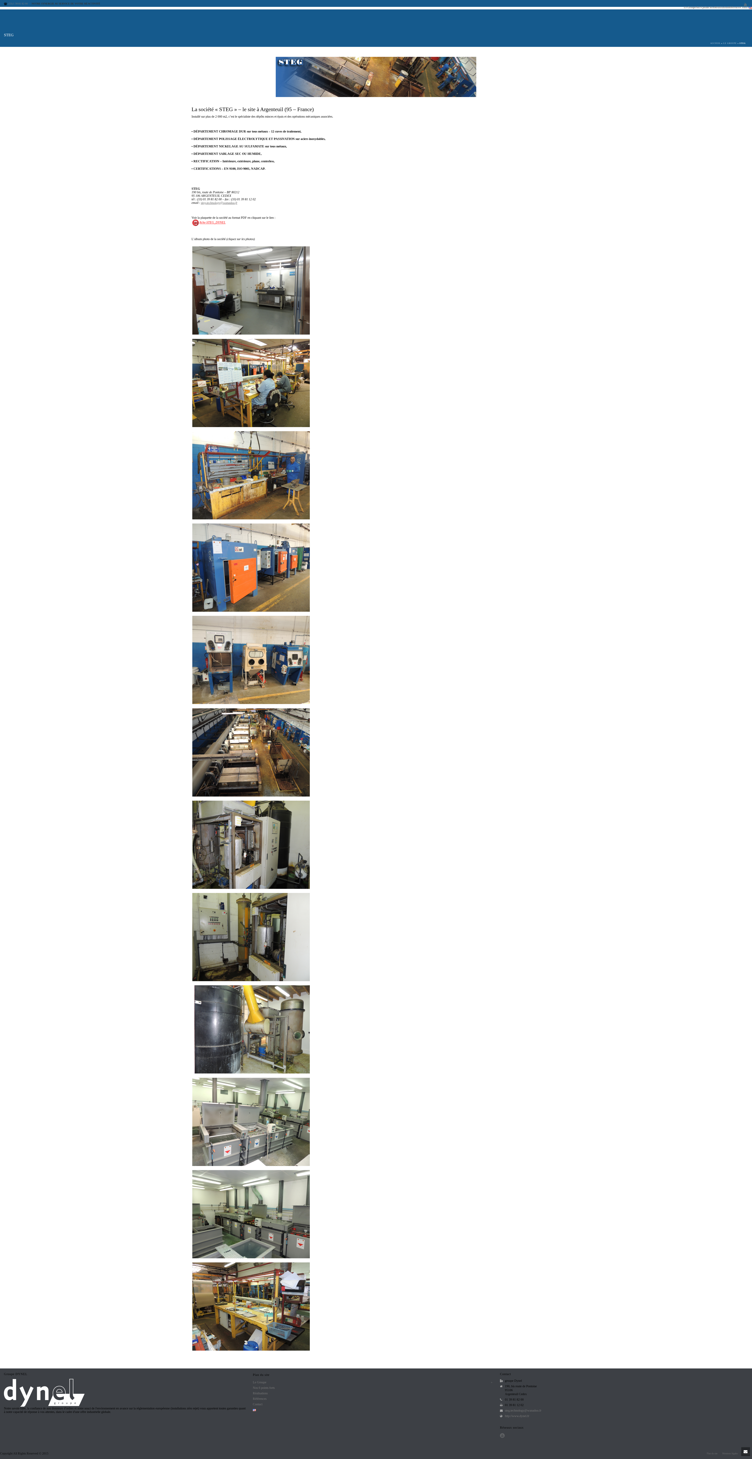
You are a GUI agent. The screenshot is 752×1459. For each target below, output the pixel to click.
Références (734, 7)
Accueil (715, 43)
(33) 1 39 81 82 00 (18, 3)
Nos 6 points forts (705, 7)
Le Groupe (690, 7)
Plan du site (712, 1453)
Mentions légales (730, 1453)
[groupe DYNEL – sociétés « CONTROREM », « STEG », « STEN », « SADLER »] (376, 292)
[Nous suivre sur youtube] (502, 1435)
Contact (257, 1404)
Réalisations (721, 7)
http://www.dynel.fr (517, 1416)
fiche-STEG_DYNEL (213, 222)
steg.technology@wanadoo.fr (219, 202)
